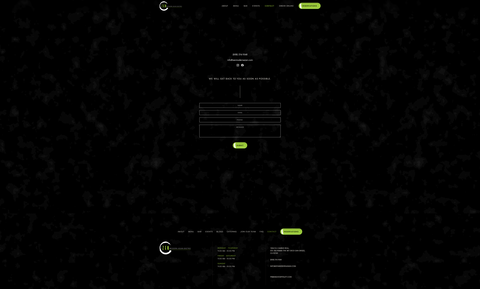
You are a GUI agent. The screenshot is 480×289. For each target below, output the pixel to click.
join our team (248, 231)
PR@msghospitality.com (281, 277)
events (209, 231)
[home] (170, 6)
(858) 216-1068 (240, 54)
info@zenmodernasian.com (240, 60)
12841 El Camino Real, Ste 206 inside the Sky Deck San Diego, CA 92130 (240, 46)
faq (262, 231)
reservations (309, 6)
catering (232, 231)
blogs (219, 231)
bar (200, 231)
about (181, 231)
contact (272, 231)
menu (191, 231)
